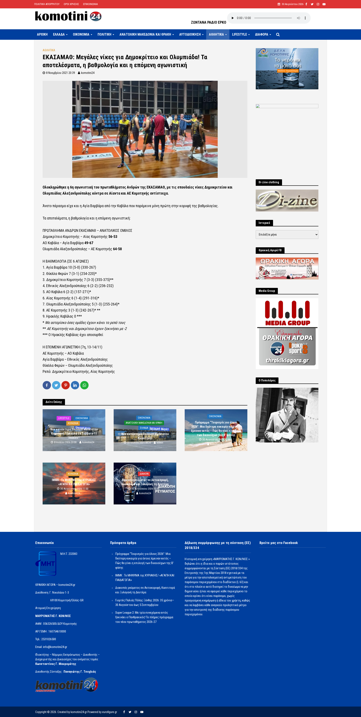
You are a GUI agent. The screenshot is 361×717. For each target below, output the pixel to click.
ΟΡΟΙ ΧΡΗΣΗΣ (71, 4)
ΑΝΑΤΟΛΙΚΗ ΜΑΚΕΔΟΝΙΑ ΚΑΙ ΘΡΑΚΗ (145, 34)
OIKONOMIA (81, 34)
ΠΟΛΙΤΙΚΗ (104, 34)
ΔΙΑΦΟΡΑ (261, 34)
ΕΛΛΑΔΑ (59, 34)
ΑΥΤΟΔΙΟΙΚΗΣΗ (190, 34)
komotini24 (87, 72)
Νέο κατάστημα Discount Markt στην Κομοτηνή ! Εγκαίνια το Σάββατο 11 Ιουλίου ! (74, 433)
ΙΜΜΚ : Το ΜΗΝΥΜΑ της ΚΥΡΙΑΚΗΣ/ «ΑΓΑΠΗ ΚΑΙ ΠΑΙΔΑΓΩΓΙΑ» (74, 482)
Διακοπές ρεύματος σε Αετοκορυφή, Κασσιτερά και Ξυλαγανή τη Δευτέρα (145, 482)
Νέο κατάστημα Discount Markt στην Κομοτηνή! (145, 436)
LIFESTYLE (239, 34)
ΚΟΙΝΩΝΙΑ (73, 423)
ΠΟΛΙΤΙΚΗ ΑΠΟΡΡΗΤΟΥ (47, 4)
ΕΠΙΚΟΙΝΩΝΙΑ (90, 4)
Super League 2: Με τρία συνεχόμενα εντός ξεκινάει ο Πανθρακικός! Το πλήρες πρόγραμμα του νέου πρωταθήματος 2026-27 (144, 617)
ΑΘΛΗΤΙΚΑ (216, 34)
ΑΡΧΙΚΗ (42, 34)
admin (160, 442)
